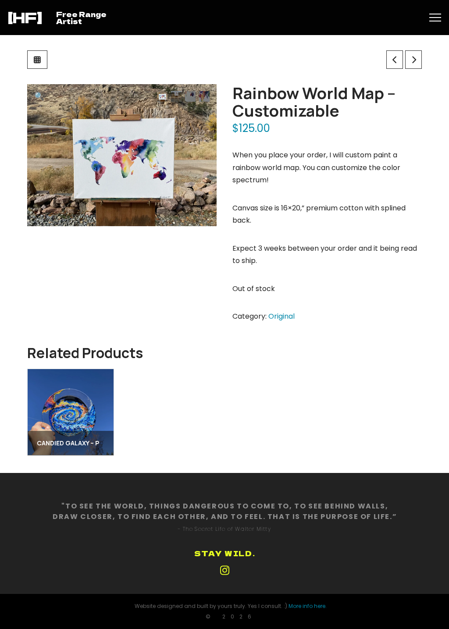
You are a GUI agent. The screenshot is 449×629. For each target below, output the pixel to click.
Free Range (81, 14)
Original (281, 316)
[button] (435, 18)
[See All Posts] (37, 59)
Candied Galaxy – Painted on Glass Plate (105, 443)
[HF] (25, 17)
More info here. (308, 606)
